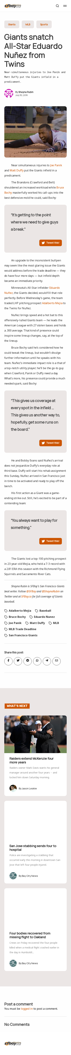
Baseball (45, 611)
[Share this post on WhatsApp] (37, 661)
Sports (44, 24)
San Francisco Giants (23, 635)
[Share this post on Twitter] (18, 661)
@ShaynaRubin (51, 591)
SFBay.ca (26, 596)
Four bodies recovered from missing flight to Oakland (29, 935)
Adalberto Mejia (52, 303)
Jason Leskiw (29, 788)
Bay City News (30, 875)
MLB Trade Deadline (22, 629)
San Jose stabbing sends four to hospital (32, 848)
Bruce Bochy (17, 617)
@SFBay (31, 591)
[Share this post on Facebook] (8, 661)
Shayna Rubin (25, 92)
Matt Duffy (16, 170)
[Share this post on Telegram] (47, 661)
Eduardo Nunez (44, 617)
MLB (28, 24)
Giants (12, 24)
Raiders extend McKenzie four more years (31, 760)
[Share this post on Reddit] (27, 661)
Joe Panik (56, 165)
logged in (27, 1009)
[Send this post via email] (56, 661)
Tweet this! (52, 242)
